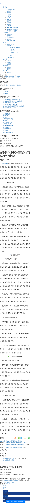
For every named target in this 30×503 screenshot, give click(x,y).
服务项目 (5, 8)
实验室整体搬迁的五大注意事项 (11, 99)
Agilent (12, 49)
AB (11, 54)
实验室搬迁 (8, 77)
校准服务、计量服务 (12, 31)
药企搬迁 (9, 36)
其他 (11, 55)
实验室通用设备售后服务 (13, 29)
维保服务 (18, 77)
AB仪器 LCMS (7, 124)
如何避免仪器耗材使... (9, 460)
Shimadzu (12, 51)
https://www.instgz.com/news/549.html (16, 442)
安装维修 (9, 11)
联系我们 (5, 70)
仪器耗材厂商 (3, 441)
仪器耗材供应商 (11, 441)
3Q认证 (9, 16)
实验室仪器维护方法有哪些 (10, 102)
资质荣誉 (9, 62)
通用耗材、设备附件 (15, 47)
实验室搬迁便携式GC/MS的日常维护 (12, 101)
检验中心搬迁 (10, 37)
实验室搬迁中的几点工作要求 (10, 104)
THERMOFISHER (14, 52)
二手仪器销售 (10, 57)
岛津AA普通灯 (7, 127)
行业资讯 (9, 69)
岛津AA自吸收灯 (7, 122)
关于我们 (5, 59)
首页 (4, 6)
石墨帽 (5, 117)
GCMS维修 (9, 34)
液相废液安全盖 (7, 129)
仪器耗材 (9, 46)
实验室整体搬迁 (11, 9)
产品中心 (5, 42)
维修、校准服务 (11, 41)
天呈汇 (8, 484)
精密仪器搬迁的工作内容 (9, 107)
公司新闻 (9, 67)
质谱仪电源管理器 (8, 125)
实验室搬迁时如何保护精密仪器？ (13, 447)
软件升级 (9, 19)
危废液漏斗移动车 (8, 132)
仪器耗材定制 (18, 441)
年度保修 (9, 14)
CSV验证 (9, 17)
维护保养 (9, 12)
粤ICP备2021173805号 (10, 482)
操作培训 (9, 24)
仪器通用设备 (10, 44)
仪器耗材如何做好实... (9, 458)
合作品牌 (9, 64)
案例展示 (5, 32)
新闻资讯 (5, 65)
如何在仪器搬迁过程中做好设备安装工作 (13, 106)
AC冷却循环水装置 (8, 119)
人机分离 (9, 26)
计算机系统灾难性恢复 (12, 27)
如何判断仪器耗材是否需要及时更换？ (14, 444)
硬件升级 (9, 21)
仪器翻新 (9, 22)
